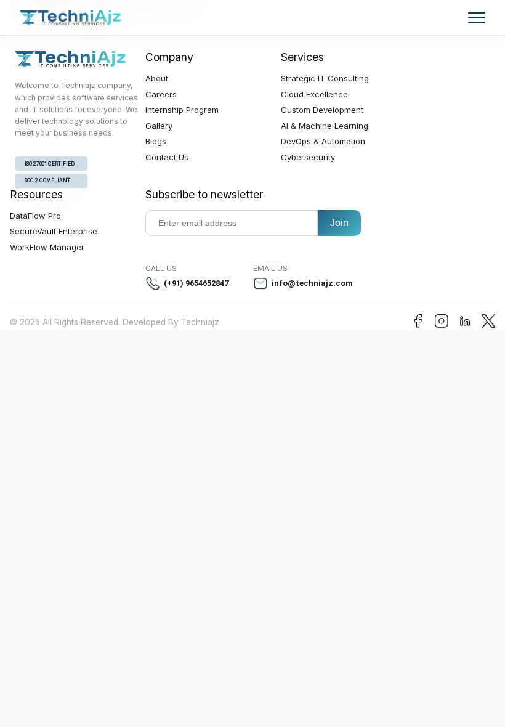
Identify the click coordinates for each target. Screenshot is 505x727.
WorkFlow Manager (47, 247)
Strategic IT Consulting (325, 78)
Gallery (158, 126)
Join (339, 222)
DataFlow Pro (35, 216)
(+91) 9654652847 (196, 283)
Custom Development (322, 110)
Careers (161, 94)
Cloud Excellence (314, 94)
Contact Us (166, 157)
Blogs (155, 141)
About (156, 78)
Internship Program (182, 110)
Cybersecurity (308, 157)
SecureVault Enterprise (53, 231)
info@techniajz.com (312, 283)
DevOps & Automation (323, 141)
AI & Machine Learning (324, 126)
